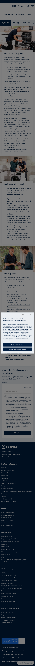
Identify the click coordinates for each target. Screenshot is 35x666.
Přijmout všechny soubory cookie (17, 349)
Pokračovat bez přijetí (27, 314)
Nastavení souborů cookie (17, 344)
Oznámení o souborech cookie (10, 338)
